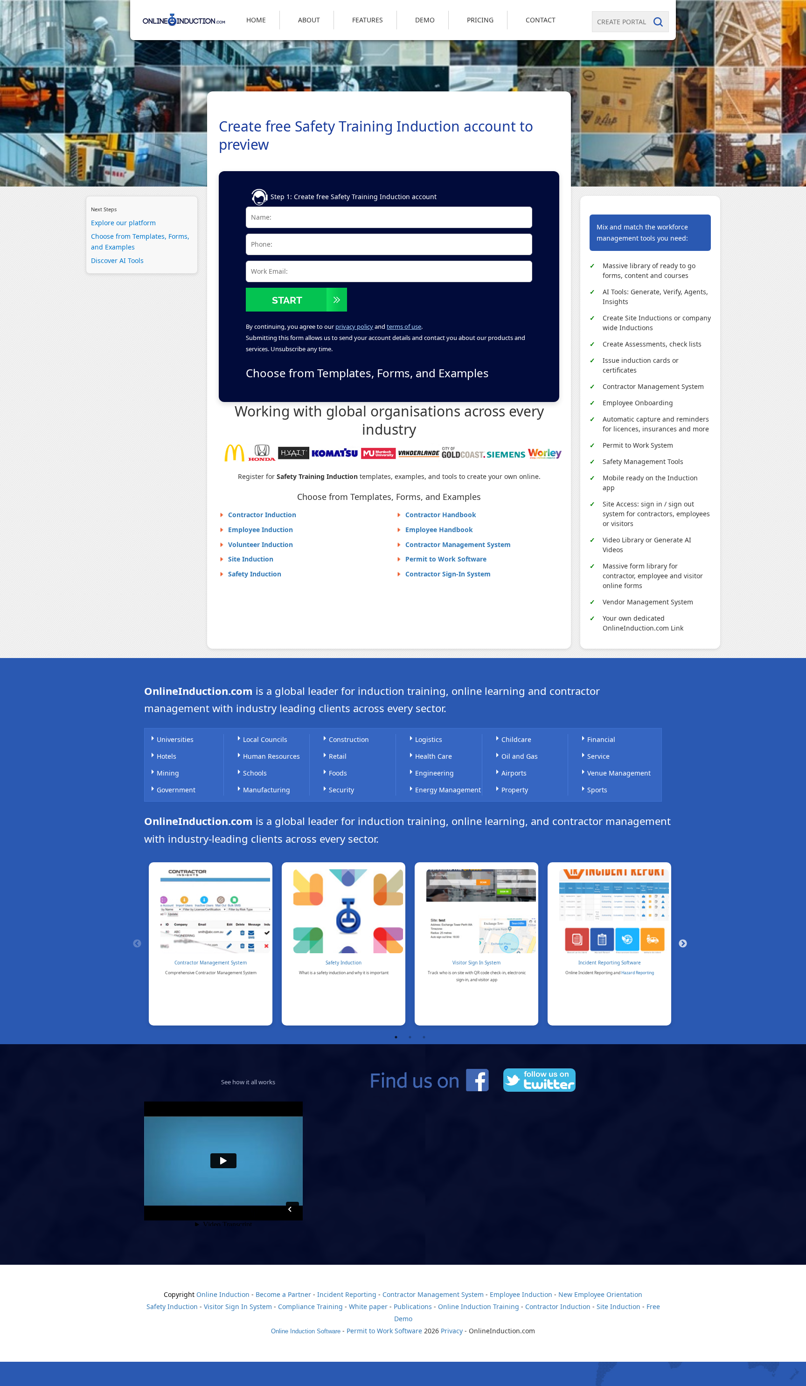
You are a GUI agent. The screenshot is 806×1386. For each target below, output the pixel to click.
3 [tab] (424, 1037)
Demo (425, 19)
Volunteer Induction (260, 544)
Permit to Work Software (445, 558)
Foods (338, 773)
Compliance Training (310, 1306)
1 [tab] (396, 1037)
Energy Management (448, 789)
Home (256, 19)
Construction (349, 739)
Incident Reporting (346, 1294)
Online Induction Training (478, 1306)
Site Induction (250, 558)
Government (176, 789)
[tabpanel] (210, 944)
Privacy (452, 1330)
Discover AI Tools (117, 260)
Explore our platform (123, 222)
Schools (255, 773)
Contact (541, 19)
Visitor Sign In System (476, 962)
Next (683, 944)
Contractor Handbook (440, 514)
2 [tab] (410, 1037)
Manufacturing (266, 789)
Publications (413, 1306)
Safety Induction (254, 573)
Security (341, 789)
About (309, 19)
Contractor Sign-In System (448, 573)
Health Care (433, 756)
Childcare (516, 739)
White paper (368, 1306)
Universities (175, 739)
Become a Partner (283, 1294)
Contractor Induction (262, 514)
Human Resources (271, 756)
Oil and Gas (519, 756)
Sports (597, 789)
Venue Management (619, 773)
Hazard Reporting (637, 973)
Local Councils (265, 739)
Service (598, 756)
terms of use (404, 326)
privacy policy (354, 326)
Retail (338, 756)
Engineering (434, 773)
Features (367, 19)
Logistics (428, 739)
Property (514, 789)
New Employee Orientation (600, 1294)
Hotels (166, 756)
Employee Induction (260, 529)
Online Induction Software (305, 1331)
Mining (168, 773)
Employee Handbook (439, 529)
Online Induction (223, 1294)
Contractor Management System (458, 544)
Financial (601, 739)
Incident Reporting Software (609, 962)
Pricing (480, 19)
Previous (137, 944)
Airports (514, 773)
